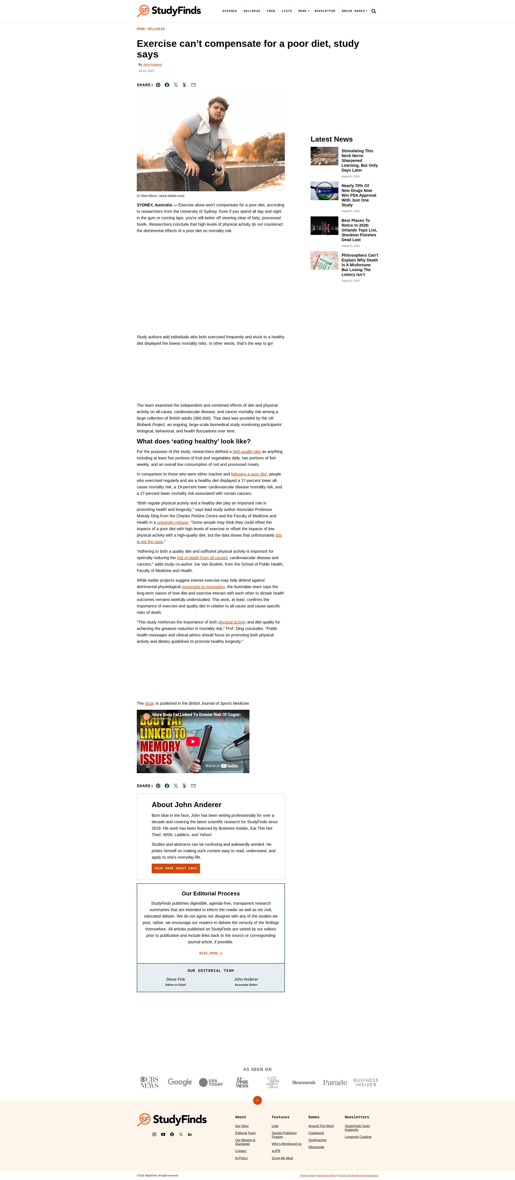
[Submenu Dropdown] (309, 11)
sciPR (276, 1151)
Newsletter (325, 10)
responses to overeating (203, 586)
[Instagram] (154, 1134)
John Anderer (152, 64)
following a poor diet (249, 474)
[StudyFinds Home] (169, 11)
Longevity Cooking (358, 1137)
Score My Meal (282, 1158)
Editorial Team (245, 1133)
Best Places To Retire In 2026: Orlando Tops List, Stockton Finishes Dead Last (359, 230)
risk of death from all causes (202, 558)
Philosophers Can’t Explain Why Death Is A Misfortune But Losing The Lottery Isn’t (360, 265)
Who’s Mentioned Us (287, 1144)
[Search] (373, 11)
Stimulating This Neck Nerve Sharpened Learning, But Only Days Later (360, 160)
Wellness (252, 10)
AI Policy (241, 1158)
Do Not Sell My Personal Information (358, 1175)
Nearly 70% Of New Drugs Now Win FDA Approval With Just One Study (359, 195)
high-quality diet (247, 451)
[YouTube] (163, 1134)
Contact (240, 1151)
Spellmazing (317, 1140)
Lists (287, 10)
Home (141, 28)
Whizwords (316, 1147)
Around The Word (321, 1126)
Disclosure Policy (327, 1175)
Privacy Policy (308, 1175)
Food (271, 10)
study (149, 703)
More (303, 10)
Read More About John (176, 868)
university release (172, 522)
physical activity (232, 622)
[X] (180, 1134)
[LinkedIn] (189, 1134)
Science (229, 10)
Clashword (316, 1133)
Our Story (242, 1126)
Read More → (210, 953)
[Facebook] (172, 1134)
